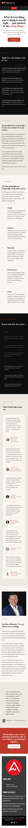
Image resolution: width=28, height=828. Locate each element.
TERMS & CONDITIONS (11, 786)
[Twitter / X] (16, 822)
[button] (14, 8)
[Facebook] (11, 822)
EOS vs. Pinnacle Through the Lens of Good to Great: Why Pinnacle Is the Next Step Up (14, 798)
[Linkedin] (14, 822)
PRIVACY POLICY (10, 784)
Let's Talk (14, 39)
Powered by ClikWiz (18, 819)
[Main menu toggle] (25, 3)
